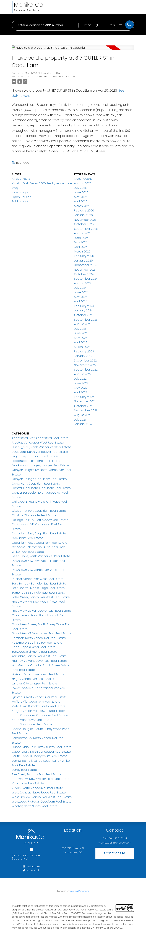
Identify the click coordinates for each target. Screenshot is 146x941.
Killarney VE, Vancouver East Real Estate (39, 661)
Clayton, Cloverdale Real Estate (34, 515)
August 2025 (83, 233)
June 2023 (81, 333)
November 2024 (85, 270)
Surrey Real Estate (24, 770)
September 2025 (86, 229)
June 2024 (81, 292)
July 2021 (80, 420)
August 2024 (82, 283)
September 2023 (86, 320)
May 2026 (80, 197)
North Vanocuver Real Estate (32, 724)
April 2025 (80, 247)
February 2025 (84, 256)
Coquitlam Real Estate (27, 538)
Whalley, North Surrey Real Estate (35, 806)
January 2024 (83, 310)
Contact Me (114, 853)
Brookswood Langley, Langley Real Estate (40, 465)
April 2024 (80, 301)
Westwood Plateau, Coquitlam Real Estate (42, 801)
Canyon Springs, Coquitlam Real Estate (39, 479)
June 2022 (81, 383)
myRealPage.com (79, 891)
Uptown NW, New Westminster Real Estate (41, 779)
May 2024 (80, 297)
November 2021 (84, 401)
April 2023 (80, 342)
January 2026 (83, 215)
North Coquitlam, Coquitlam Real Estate (40, 715)
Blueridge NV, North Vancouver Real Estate (41, 447)
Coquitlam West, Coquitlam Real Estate (39, 543)
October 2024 (83, 274)
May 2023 (80, 338)
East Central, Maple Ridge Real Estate (38, 588)
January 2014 (83, 424)
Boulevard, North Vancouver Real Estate (40, 452)
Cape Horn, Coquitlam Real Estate (36, 484)
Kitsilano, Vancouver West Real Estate (38, 674)
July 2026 (80, 188)
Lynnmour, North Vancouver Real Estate (39, 697)
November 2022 (85, 365)
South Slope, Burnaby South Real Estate (39, 756)
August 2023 (82, 324)
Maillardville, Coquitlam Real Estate (36, 702)
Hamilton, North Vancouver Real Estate (39, 638)
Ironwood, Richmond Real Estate (34, 652)
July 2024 (80, 288)
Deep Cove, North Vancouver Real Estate (41, 556)
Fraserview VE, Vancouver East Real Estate (41, 611)
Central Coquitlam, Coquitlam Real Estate (49, 76)
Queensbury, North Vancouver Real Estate (41, 752)
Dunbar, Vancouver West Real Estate (38, 579)
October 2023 (83, 315)
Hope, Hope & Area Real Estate (34, 647)
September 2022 (86, 370)
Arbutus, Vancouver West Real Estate (38, 442)
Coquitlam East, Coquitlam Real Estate (39, 533)
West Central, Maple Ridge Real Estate (39, 792)
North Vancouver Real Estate (32, 720)
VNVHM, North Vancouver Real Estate (37, 788)
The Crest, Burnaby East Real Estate (36, 774)
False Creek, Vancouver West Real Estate (41, 597)
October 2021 (83, 406)
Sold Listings (20, 201)
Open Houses (21, 197)
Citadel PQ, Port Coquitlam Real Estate (39, 511)
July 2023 (80, 329)
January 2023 (83, 356)
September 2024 (86, 279)
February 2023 (84, 351)
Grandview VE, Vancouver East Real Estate (41, 633)
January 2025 (83, 261)
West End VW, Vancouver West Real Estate (42, 797)
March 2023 (82, 347)
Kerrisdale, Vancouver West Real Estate (39, 656)
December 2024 (85, 265)
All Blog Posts (21, 179)
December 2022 (85, 360)
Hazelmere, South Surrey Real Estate (37, 643)
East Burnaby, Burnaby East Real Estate (39, 583)
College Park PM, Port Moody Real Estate (40, 520)
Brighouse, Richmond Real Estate (35, 456)
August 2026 (83, 183)
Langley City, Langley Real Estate (34, 683)
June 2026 (81, 192)
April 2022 (80, 392)
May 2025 (80, 242)
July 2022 (80, 379)
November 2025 (85, 220)
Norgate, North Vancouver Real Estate (38, 711)
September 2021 (85, 410)
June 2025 (81, 238)
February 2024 (84, 306)
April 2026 (80, 201)
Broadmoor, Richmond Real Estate (36, 461)
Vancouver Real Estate (28, 783)
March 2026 (82, 206)
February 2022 (84, 397)
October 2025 (84, 224)
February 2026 (84, 210)
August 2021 (82, 415)
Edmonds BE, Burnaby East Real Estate (38, 593)
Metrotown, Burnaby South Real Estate (39, 706)
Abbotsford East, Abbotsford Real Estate (40, 438)
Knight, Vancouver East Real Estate (36, 679)
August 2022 (82, 374)
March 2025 (82, 251)
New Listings (20, 192)
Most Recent (83, 179)
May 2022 (80, 388)
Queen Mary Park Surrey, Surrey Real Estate (42, 747)
